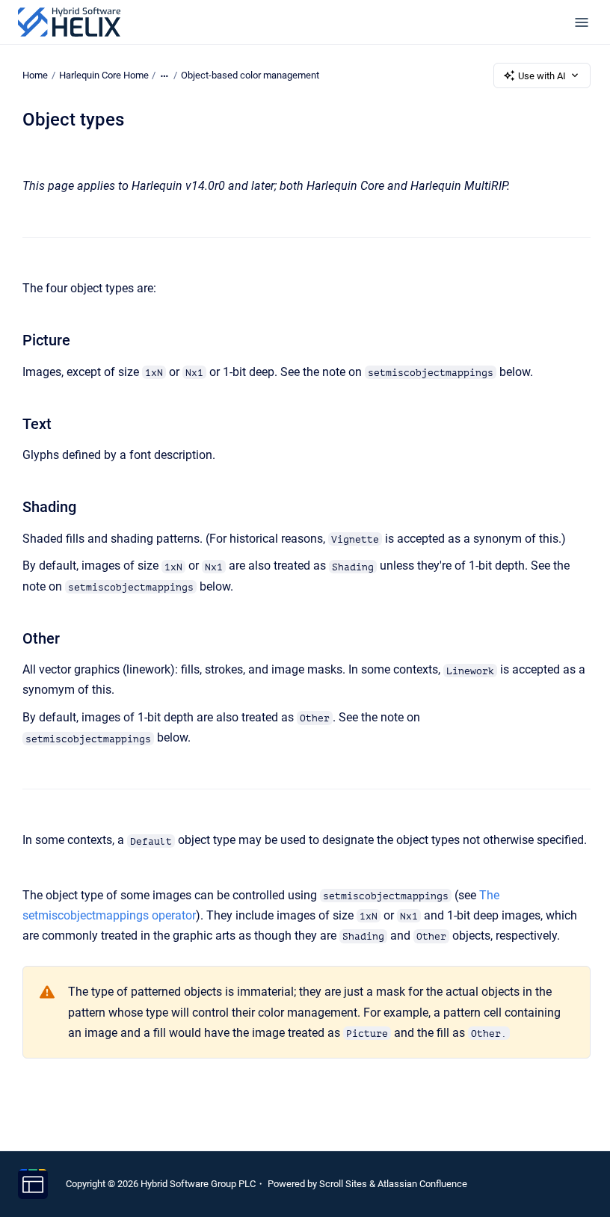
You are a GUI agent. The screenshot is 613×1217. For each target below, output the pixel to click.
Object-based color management (250, 75)
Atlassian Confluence (422, 1183)
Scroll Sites (343, 1183)
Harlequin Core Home (104, 75)
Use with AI (542, 75)
